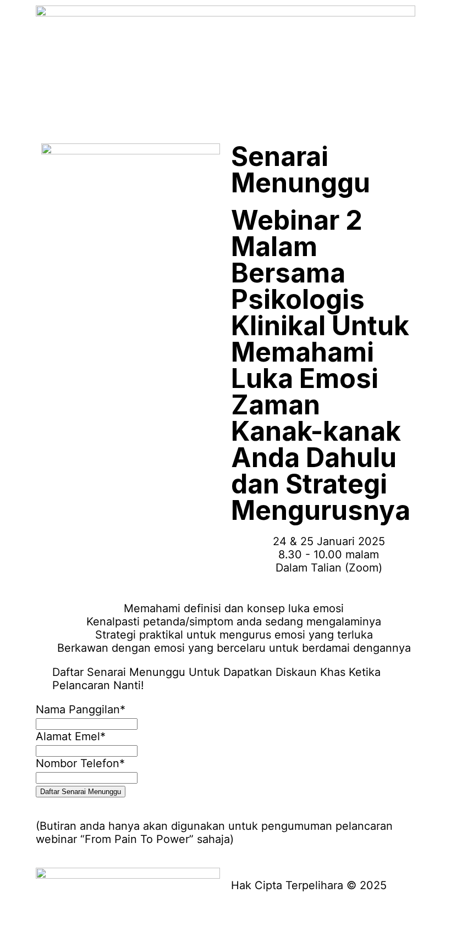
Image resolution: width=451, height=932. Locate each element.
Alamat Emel (71, 736)
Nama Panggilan (80, 709)
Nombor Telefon (80, 763)
